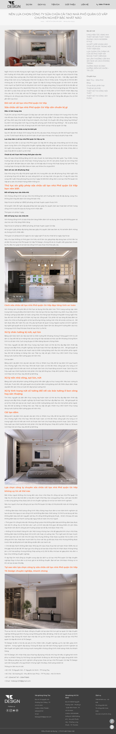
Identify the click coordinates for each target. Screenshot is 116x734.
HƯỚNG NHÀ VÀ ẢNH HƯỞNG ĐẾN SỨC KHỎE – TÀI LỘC (98, 68)
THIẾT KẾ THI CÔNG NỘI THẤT (97, 92)
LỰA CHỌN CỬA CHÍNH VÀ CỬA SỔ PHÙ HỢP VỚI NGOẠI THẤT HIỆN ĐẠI (98, 53)
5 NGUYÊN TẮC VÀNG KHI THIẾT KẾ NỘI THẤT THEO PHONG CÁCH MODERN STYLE (98, 38)
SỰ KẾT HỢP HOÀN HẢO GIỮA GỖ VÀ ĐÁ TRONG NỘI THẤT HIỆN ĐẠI (99, 46)
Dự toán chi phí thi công (103, 714)
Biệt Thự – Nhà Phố (95, 80)
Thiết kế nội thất (94, 88)
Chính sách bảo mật (66, 731)
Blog (89, 83)
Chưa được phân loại (95, 85)
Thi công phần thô (101, 705)
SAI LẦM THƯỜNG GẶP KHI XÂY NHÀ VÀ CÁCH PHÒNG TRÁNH (98, 61)
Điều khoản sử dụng (49, 731)
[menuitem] (30, 4)
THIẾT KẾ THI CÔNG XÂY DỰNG (97, 97)
